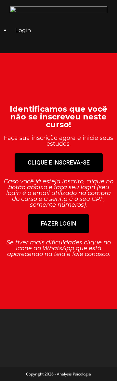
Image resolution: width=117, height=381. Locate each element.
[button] (59, 162)
